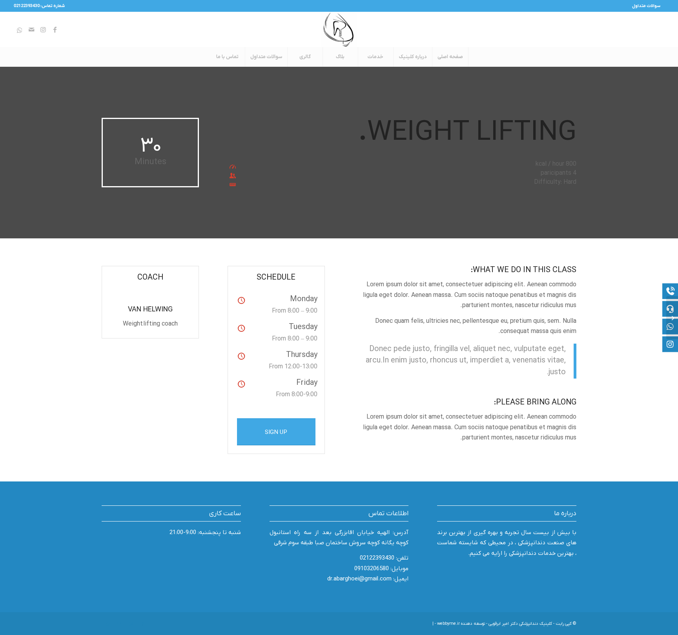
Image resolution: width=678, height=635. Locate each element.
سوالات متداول (646, 6)
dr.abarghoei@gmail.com (359, 579)
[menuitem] (648, 6)
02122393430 (377, 558)
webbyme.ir (448, 623)
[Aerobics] (672, 317)
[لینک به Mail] (31, 29)
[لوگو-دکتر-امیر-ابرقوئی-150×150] (339, 29)
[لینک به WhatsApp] (20, 29)
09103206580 (371, 569)
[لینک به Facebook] (55, 29)
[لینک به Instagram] (43, 29)
